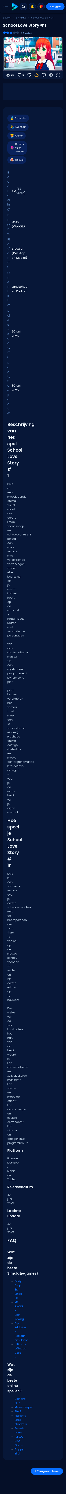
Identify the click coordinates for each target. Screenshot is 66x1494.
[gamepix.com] (15, 6)
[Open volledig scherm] (58, 75)
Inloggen (55, 6)
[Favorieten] (41, 6)
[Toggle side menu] (4, 6)
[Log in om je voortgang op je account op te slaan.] (36, 75)
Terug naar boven (48, 1471)
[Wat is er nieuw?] (32, 6)
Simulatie (21, 17)
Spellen (7, 17)
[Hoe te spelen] (51, 75)
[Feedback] (44, 75)
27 (12, 75)
